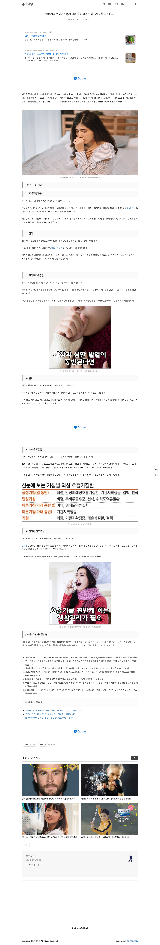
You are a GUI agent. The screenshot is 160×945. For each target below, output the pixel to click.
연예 (116, 4)
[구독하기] (156, 475)
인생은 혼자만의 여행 (33, 860)
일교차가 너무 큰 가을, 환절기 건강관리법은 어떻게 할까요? (50, 718)
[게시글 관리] (34, 744)
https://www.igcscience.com (36, 32)
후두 (134, 208)
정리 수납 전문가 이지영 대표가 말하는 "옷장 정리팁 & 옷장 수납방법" (50, 837)
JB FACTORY (132, 941)
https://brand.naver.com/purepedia (39, 51)
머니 (123, 4)
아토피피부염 (56, 248)
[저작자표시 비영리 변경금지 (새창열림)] (51, 745)
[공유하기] (31, 744)
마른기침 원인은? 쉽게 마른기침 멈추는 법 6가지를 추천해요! (80, 14)
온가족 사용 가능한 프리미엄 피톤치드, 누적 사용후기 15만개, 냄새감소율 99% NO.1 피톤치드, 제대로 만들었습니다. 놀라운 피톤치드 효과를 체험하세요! (72, 59)
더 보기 (134, 758)
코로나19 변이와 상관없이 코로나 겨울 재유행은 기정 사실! (50, 714)
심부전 (25, 546)
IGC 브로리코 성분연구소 (36, 36)
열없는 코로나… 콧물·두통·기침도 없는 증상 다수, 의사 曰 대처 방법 (54, 710)
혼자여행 (30, 856)
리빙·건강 (75, 20)
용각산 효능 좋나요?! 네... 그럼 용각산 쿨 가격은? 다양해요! (105, 837)
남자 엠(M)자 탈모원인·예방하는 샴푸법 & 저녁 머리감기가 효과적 (48, 798)
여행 (103, 4)
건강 (110, 4)
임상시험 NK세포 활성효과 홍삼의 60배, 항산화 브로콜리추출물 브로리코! (55, 40)
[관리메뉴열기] (156, 470)
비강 (129, 208)
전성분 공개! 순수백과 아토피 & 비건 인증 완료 (46, 54)
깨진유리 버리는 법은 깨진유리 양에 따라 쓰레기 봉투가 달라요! (106, 798)
